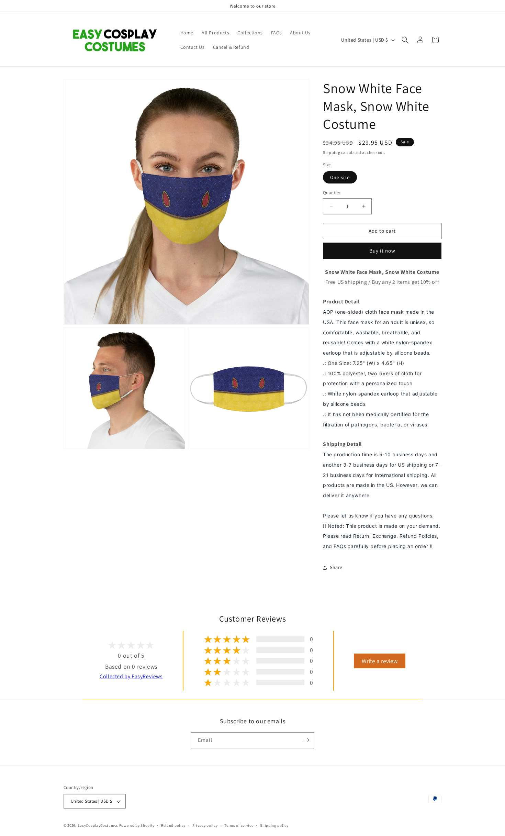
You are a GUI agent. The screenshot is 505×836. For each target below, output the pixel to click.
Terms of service (238, 825)
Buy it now (382, 250)
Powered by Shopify (137, 825)
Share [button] (336, 567)
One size (340, 177)
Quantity (331, 193)
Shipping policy (274, 825)
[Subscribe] (306, 740)
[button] (405, 39)
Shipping (331, 152)
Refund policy (173, 825)
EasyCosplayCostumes (98, 825)
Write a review (379, 661)
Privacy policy (205, 825)
